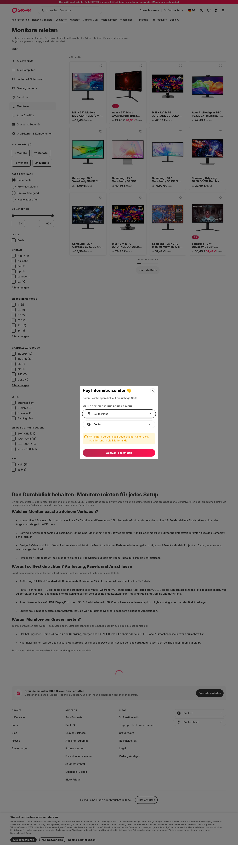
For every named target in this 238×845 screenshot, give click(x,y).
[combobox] (119, 414)
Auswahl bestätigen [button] (119, 452)
